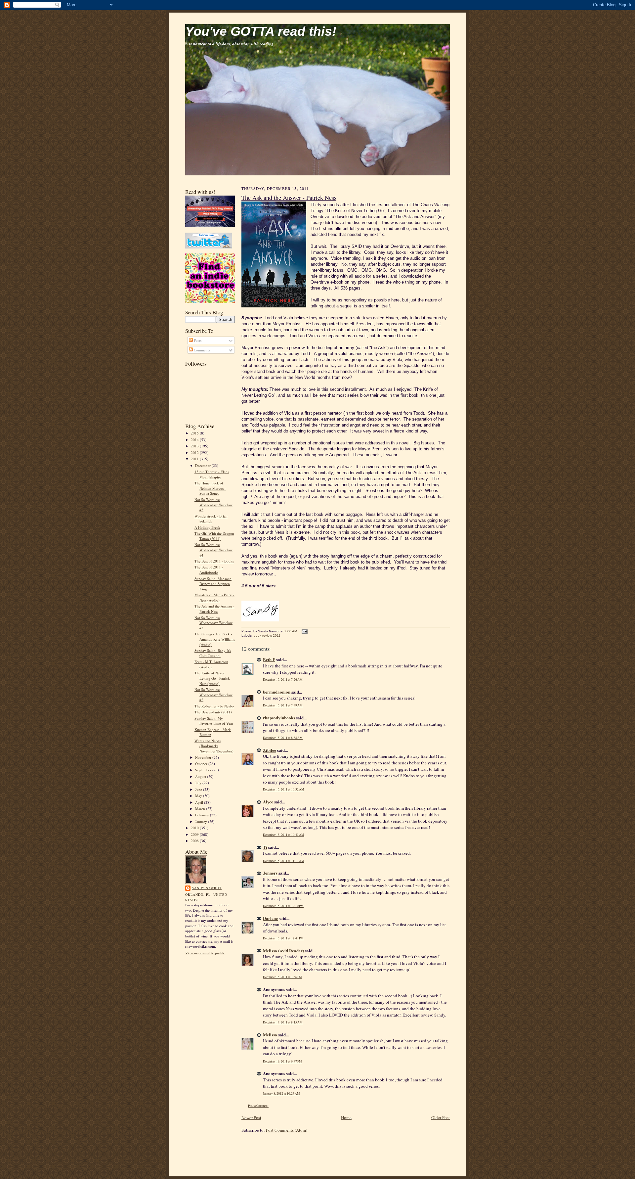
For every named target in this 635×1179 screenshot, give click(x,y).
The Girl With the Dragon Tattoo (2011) (214, 536)
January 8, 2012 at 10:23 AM (281, 1093)
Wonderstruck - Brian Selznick (211, 519)
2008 (195, 840)
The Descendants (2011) (213, 711)
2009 (195, 834)
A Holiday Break (207, 527)
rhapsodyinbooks (279, 717)
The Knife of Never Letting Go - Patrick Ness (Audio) (212, 678)
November (203, 757)
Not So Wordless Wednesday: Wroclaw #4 (213, 549)
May (199, 795)
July (198, 782)
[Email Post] (304, 631)
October (201, 763)
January (201, 821)
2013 (195, 445)
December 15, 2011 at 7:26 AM (283, 679)
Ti (265, 847)
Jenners (270, 873)
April (199, 802)
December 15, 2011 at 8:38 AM (283, 738)
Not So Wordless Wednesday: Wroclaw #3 (213, 622)
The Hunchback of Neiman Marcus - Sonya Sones (210, 488)
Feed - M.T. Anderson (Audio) (211, 664)
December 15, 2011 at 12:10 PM (283, 906)
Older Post (440, 1117)
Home (346, 1117)
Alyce (268, 801)
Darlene (270, 918)
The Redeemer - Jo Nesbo (214, 705)
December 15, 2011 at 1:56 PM (282, 977)
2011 (195, 458)
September (203, 769)
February (202, 814)
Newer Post (251, 1117)
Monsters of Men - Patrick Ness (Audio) (214, 597)
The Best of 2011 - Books (214, 561)
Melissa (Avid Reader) (283, 950)
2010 (195, 827)
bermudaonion (276, 692)
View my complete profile (205, 952)
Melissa (270, 1034)
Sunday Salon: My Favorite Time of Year (213, 721)
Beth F (269, 659)
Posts (197, 340)
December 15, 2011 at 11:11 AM (283, 861)
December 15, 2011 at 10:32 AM (283, 789)
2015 (195, 433)
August (201, 776)
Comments (201, 349)
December (203, 465)
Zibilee (269, 750)
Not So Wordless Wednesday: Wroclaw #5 (213, 504)
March (200, 808)
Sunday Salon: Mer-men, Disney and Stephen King (213, 583)
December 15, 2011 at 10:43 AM (283, 835)
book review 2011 (267, 635)
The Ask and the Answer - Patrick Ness (214, 609)
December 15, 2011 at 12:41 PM (283, 938)
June (199, 789)
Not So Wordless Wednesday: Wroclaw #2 (213, 694)
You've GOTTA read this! (260, 31)
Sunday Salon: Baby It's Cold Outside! (212, 653)
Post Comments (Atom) (286, 1130)
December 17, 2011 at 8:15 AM (283, 1022)
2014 (195, 439)
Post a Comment (258, 1106)
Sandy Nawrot (207, 887)
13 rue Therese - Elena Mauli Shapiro (211, 474)
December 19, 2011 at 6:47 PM (282, 1061)
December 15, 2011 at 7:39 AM (283, 705)
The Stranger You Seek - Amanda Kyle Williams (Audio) (214, 639)
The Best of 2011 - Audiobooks (208, 570)
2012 (195, 452)
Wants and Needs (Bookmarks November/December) (213, 745)
